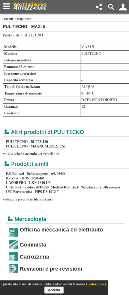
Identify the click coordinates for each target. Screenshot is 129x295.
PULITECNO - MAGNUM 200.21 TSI (36, 146)
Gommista (33, 245)
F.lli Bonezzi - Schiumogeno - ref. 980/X (36, 174)
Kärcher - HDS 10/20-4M (25, 178)
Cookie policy (96, 284)
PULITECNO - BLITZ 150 (27, 142)
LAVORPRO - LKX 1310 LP (28, 183)
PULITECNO (32, 35)
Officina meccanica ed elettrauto (61, 230)
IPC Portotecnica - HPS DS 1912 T (32, 192)
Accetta (54, 290)
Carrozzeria (34, 257)
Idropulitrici (23, 18)
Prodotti (7, 18)
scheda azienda (25, 154)
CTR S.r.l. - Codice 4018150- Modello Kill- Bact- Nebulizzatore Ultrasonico (63, 187)
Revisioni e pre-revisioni (51, 269)
